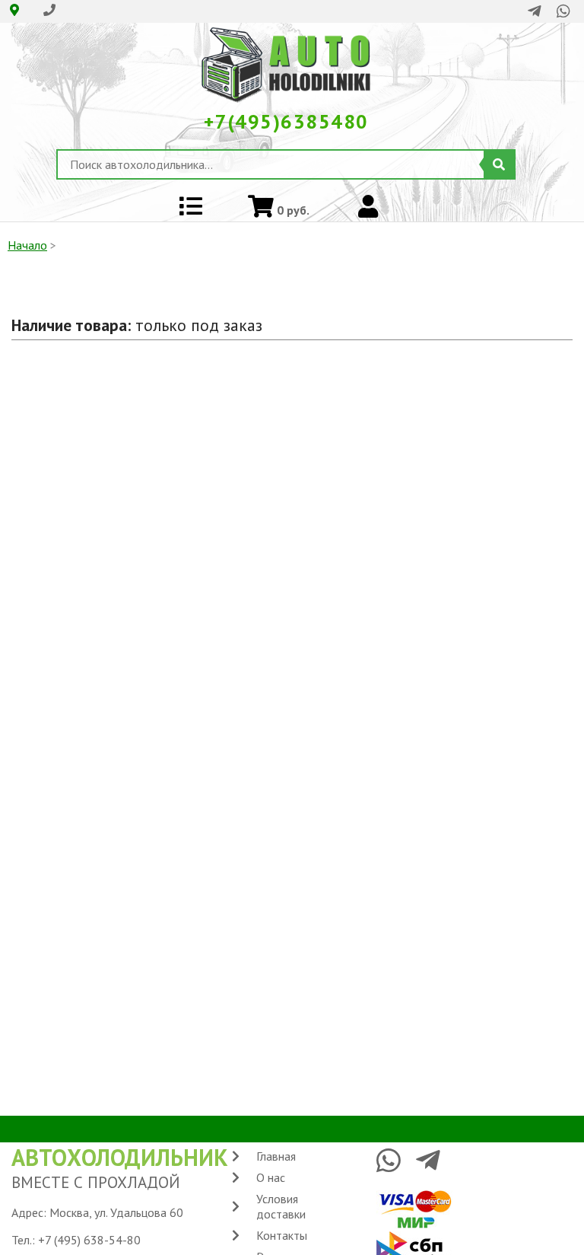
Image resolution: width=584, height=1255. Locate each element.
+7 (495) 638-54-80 (89, 1239)
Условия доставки (281, 1206)
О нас (270, 1177)
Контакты (281, 1235)
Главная (276, 1156)
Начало (27, 245)
